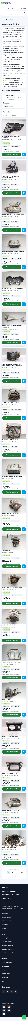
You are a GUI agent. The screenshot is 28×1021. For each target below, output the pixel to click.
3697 (22, 873)
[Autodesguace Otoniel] (6, 3)
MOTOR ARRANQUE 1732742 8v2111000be (13, 214)
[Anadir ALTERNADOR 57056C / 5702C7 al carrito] (24, 418)
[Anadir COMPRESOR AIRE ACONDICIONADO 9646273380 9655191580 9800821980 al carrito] (24, 381)
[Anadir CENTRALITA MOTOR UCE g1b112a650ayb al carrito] (24, 267)
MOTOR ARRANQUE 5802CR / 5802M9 (12, 588)
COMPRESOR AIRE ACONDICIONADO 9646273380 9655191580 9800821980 (12, 364)
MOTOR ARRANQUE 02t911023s (10, 810)
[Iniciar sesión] (17, 8)
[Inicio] (3, 20)
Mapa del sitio (5, 966)
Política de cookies (7, 941)
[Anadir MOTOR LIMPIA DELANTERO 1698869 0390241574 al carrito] (24, 342)
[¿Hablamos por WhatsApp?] (24, 1017)
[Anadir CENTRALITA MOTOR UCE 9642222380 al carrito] (24, 677)
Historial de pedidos (7, 921)
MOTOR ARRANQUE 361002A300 (10, 514)
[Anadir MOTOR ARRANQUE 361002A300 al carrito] (24, 529)
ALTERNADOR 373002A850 (9, 625)
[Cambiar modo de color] (12, 8)
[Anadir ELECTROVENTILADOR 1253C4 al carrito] (24, 455)
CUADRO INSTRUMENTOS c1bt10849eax (12, 288)
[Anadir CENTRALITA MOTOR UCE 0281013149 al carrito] (24, 492)
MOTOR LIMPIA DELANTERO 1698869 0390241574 (12, 326)
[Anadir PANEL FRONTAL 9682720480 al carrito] (24, 752)
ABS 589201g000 (6, 551)
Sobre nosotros (6, 973)
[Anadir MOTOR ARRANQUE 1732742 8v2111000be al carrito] (24, 230)
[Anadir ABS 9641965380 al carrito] (24, 715)
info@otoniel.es (6, 902)
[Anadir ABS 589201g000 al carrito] (24, 566)
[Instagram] (7, 991)
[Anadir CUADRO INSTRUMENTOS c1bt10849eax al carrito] (24, 304)
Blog (3, 981)
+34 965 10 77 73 (6, 898)
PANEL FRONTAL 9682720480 (10, 736)
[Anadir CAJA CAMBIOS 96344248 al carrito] (24, 863)
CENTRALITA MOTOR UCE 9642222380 (12, 662)
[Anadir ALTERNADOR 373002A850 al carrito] (24, 640)
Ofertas (4, 928)
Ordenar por (6, 103)
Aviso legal (5, 938)
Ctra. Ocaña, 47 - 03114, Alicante (10, 894)
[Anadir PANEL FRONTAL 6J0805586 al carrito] (24, 789)
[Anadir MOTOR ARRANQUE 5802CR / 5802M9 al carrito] (24, 603)
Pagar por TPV (5, 977)
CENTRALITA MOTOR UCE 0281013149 (12, 476)
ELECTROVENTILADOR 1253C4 (10, 439)
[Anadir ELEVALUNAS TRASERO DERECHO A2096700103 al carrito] (24, 154)
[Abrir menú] (8, 8)
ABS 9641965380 (6, 699)
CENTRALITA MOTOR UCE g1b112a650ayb (13, 251)
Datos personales (6, 917)
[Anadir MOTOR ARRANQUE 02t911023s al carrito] (24, 826)
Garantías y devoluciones (8, 949)
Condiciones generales (8, 953)
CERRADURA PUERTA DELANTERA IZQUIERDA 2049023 (11, 176)
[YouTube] (15, 991)
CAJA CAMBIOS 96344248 (9, 847)
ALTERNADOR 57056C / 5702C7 (10, 402)
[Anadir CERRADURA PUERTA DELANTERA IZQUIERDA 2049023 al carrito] (24, 193)
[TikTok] (11, 991)
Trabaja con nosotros (7, 962)
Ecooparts (4, 970)
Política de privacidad (7, 945)
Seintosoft (12, 1003)
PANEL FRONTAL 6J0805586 (9, 773)
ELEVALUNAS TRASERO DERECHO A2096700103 (11, 137)
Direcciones (5, 924)
